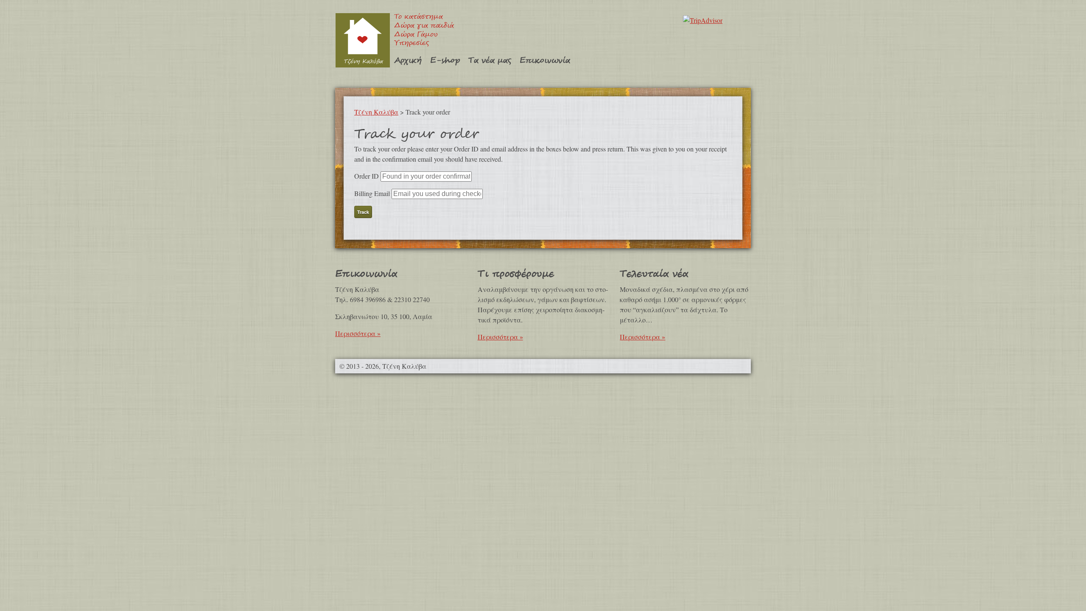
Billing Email (372, 193)
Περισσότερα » (358, 333)
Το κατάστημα (418, 17)
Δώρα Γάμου (416, 35)
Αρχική (408, 60)
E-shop (445, 60)
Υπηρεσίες (411, 43)
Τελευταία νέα (654, 273)
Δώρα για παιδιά (424, 26)
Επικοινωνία (545, 60)
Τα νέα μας (489, 60)
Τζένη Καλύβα (362, 40)
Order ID (366, 175)
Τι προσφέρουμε (516, 273)
